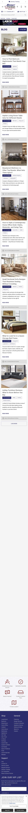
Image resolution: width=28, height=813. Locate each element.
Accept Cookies (20, 810)
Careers (16, 731)
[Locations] (17, 6)
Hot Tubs (3, 735)
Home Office (4, 725)
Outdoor (3, 727)
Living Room (4, 719)
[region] (14, 803)
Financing (16, 719)
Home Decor (4, 729)
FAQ (2, 761)
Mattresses (4, 731)
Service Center (5, 765)
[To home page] (10, 7)
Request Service (5, 767)
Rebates (3, 754)
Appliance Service (18, 725)
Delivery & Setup (18, 727)
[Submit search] (25, 15)
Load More (14, 423)
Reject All (7, 810)
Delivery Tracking (15, 1)
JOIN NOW (4, 793)
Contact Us (4, 763)
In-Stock (3, 739)
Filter (23, 29)
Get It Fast (4, 737)
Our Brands (4, 746)
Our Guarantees (5, 771)
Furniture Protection (19, 723)
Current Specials (5, 752)
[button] (2, 6)
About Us (16, 729)
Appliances (4, 733)
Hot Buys (3, 741)
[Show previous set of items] (2, 2)
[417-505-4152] (21, 6)
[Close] (26, 796)
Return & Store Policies (7, 773)
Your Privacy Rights (14, 806)
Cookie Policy (12, 803)
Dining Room (4, 723)
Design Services (18, 721)
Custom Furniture (5, 744)
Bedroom (3, 721)
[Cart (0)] (25, 6)
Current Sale (4, 743)
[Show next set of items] (25, 2)
